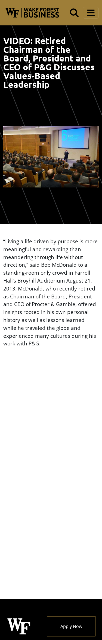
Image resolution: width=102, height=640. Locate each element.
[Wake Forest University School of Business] (32, 12)
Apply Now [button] (71, 626)
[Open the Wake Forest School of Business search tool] (74, 12)
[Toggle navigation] (91, 13)
